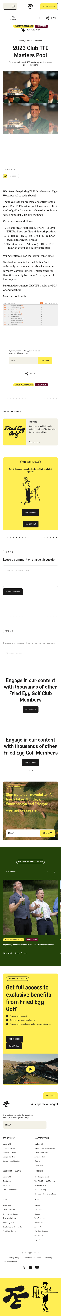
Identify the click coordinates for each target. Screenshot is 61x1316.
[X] (24, 1267)
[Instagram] (30, 1267)
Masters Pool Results (14, 296)
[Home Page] (30, 6)
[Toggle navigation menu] (6, 6)
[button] (51, 18)
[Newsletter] (13, 6)
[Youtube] (37, 1267)
